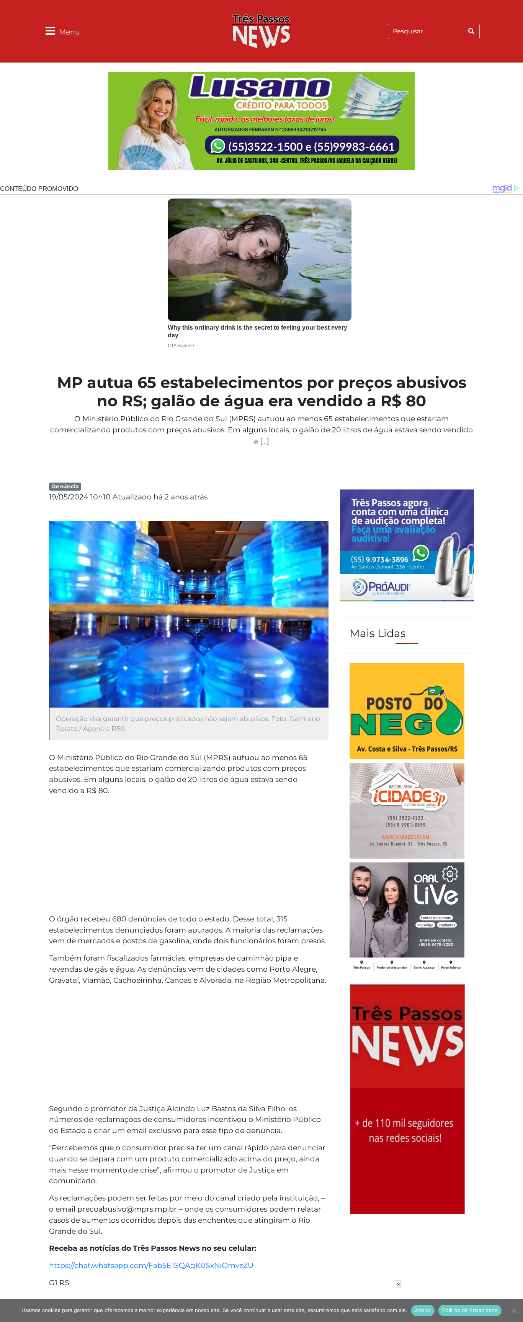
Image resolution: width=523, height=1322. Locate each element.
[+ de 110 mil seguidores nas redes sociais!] (407, 1098)
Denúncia (65, 486)
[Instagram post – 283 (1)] (407, 917)
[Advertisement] (189, 856)
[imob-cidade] (407, 811)
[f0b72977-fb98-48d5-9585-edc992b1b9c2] (407, 712)
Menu (69, 31)
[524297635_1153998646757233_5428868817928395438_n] (407, 546)
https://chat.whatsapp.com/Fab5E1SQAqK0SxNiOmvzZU (151, 1265)
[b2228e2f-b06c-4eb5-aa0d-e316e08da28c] (261, 122)
